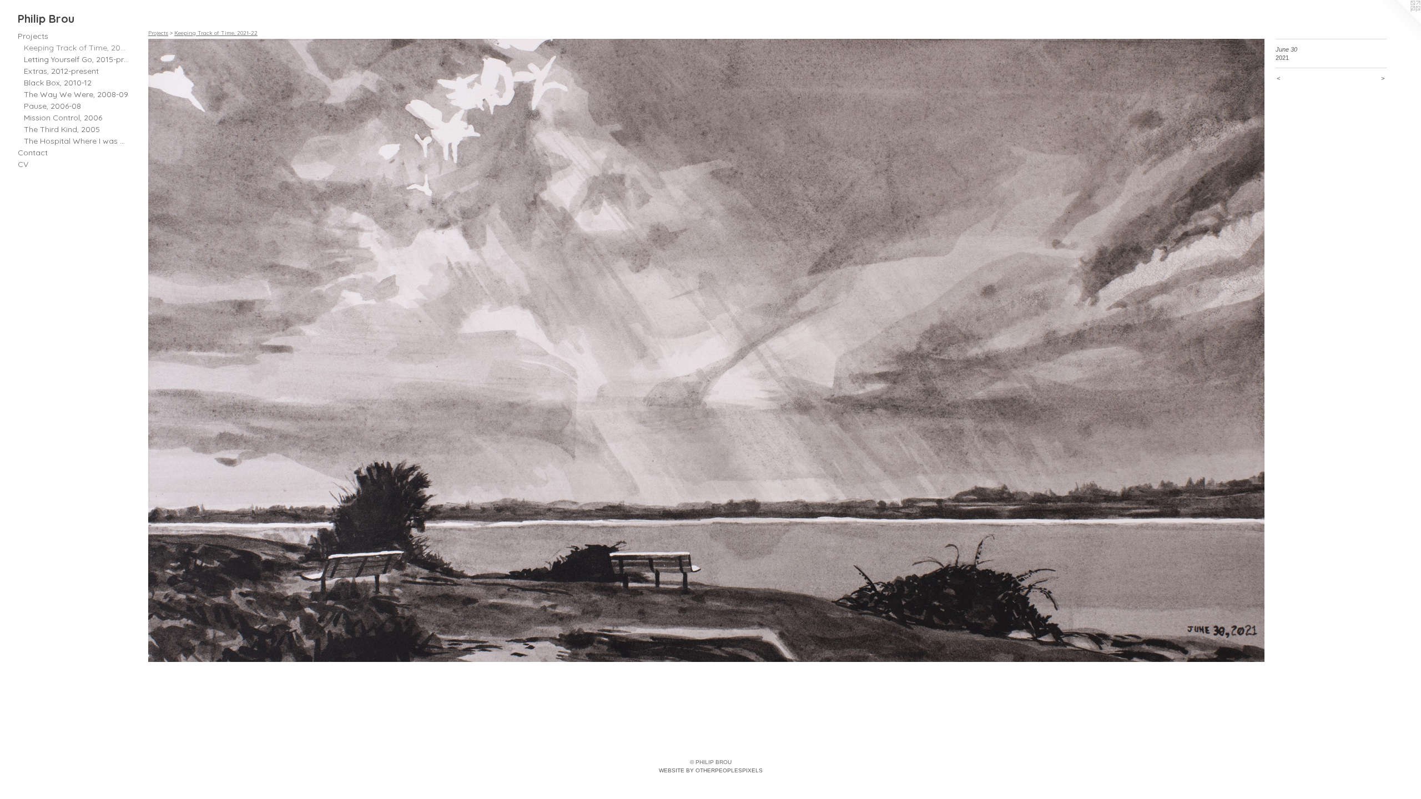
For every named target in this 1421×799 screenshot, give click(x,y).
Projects (33, 36)
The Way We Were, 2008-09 (76, 94)
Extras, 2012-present (61, 71)
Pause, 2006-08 (52, 106)
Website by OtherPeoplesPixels (711, 770)
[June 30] (706, 350)
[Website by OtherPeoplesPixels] (1399, 22)
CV (23, 164)
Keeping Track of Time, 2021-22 (76, 48)
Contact (33, 153)
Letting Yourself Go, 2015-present (76, 59)
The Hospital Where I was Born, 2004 (76, 141)
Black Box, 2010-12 (58, 83)
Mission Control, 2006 (63, 118)
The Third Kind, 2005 (62, 129)
